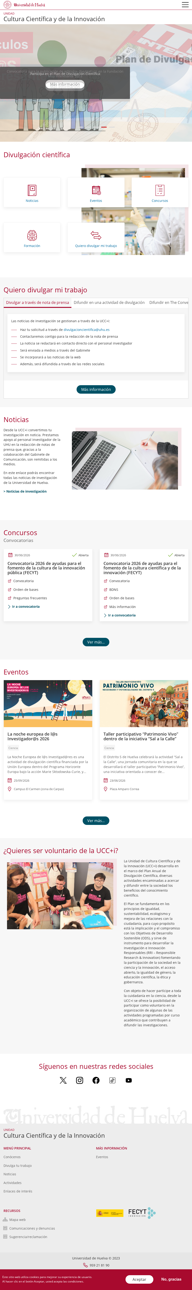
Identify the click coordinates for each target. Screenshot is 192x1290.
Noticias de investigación (26, 491)
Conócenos (12, 1157)
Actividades (13, 1182)
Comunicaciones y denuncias (32, 1228)
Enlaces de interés (18, 1191)
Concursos (160, 200)
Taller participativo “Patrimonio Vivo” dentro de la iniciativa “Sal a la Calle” (140, 736)
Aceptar (139, 1279)
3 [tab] (96, 127)
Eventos (96, 200)
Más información (96, 389)
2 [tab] (88, 127)
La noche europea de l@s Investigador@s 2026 (32, 736)
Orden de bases (25, 589)
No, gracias (171, 1279)
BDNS (113, 589)
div (66, 329)
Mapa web (17, 1219)
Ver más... (96, 642)
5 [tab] (112, 127)
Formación (32, 245)
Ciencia (13, 748)
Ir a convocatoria (26, 606)
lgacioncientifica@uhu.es (90, 329)
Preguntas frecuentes (30, 598)
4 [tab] (104, 127)
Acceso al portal (65, 84)
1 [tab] (80, 127)
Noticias (32, 200)
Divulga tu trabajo (18, 1165)
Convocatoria (23, 581)
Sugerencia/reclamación (28, 1237)
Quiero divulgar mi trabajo (96, 245)
